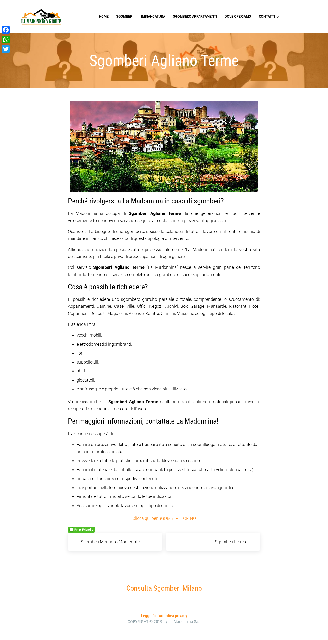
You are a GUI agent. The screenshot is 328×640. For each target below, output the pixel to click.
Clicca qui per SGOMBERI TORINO (164, 518)
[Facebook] (6, 30)
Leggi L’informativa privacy (164, 615)
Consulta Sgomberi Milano (164, 588)
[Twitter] (6, 49)
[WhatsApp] (6, 39)
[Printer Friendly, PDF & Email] (81, 529)
